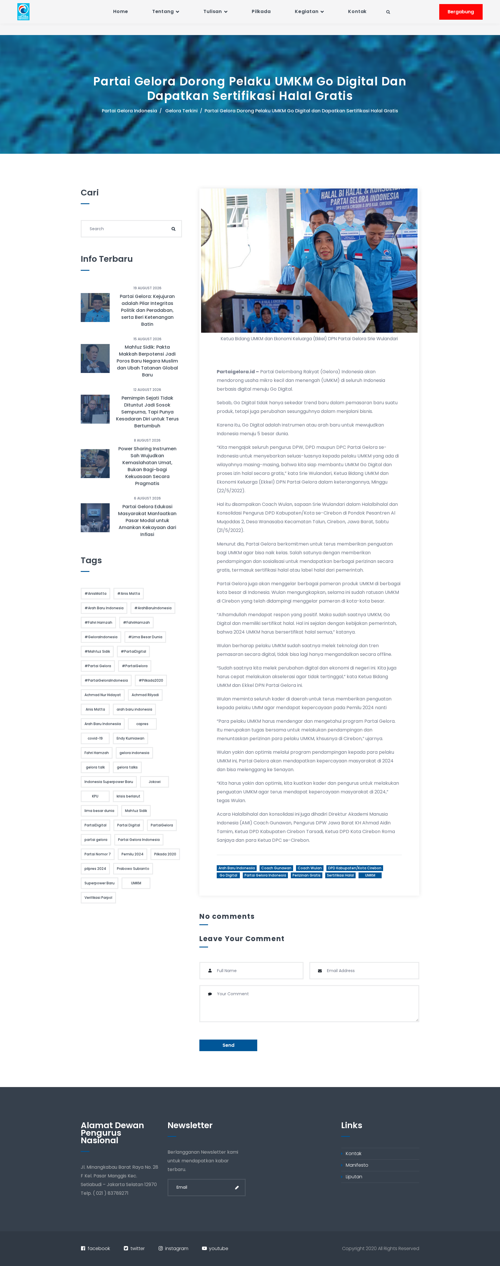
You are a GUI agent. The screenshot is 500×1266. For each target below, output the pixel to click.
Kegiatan (306, 11)
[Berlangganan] (237, 1187)
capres (142, 723)
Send (228, 1045)
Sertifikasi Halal (340, 875)
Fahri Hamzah (96, 752)
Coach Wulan (310, 868)
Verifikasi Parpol (98, 897)
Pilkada (261, 11)
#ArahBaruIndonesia (153, 607)
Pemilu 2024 (133, 854)
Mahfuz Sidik (136, 810)
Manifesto (357, 1165)
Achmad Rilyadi (145, 694)
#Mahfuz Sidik (97, 651)
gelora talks (127, 767)
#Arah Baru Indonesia (104, 607)
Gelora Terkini (181, 110)
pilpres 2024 (95, 868)
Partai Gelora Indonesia (129, 110)
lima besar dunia (99, 810)
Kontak (357, 11)
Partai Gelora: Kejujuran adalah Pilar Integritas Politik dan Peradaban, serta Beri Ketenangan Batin (147, 310)
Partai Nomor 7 (97, 854)
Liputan (354, 1176)
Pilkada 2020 (165, 854)
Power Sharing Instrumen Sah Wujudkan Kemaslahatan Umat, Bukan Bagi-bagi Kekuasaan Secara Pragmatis (147, 466)
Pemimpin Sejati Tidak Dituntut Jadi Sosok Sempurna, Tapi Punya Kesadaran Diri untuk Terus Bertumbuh (147, 412)
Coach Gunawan (276, 868)
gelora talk (95, 767)
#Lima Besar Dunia (145, 636)
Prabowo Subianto (133, 868)
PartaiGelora (162, 825)
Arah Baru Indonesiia (236, 868)
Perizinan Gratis (307, 875)
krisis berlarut (128, 796)
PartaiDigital (95, 825)
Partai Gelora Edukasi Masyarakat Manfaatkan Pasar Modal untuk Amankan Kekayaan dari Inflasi (147, 520)
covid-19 (95, 738)
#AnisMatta (95, 593)
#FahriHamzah (136, 622)
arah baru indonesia (134, 709)
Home (120, 11)
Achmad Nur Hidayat (102, 694)
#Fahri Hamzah (98, 622)
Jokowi (155, 781)
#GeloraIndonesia (100, 636)
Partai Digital (128, 825)
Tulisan (212, 11)
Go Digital (228, 875)
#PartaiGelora (135, 665)
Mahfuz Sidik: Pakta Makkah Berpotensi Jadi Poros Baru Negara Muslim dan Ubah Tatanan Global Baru (147, 361)
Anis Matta (95, 709)
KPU (95, 796)
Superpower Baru (99, 883)
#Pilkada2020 (151, 680)
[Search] (173, 228)
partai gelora (95, 839)
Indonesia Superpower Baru (108, 781)
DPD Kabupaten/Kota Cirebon (354, 868)
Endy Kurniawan (130, 738)
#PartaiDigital (133, 651)
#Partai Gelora (97, 665)
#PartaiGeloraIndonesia (106, 680)
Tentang (163, 11)
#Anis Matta (128, 593)
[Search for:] (131, 228)
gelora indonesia (134, 752)
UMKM (370, 875)
